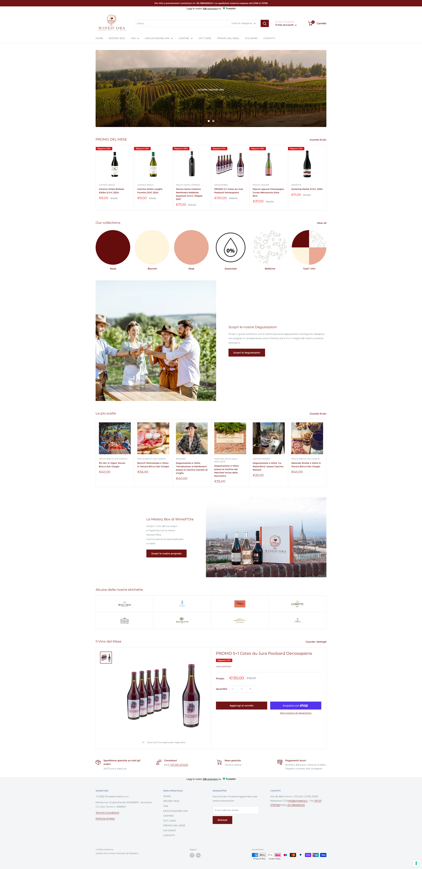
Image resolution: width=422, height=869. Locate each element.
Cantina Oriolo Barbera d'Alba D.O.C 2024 (111, 191)
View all (322, 222)
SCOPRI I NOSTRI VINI (110, 89)
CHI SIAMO (251, 38)
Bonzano (181, 459)
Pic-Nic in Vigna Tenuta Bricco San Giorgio (112, 465)
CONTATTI (269, 38)
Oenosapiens (221, 185)
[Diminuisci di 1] (232, 688)
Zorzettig (296, 185)
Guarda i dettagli (316, 641)
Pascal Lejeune (261, 185)
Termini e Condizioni (107, 812)
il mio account (284, 25)
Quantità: (221, 688)
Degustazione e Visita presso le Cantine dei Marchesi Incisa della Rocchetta (226, 471)
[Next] (326, 178)
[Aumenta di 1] (250, 688)
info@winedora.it (298, 800)
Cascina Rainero (261, 459)
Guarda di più (318, 139)
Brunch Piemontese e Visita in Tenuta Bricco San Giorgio (153, 465)
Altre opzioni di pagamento (296, 712)
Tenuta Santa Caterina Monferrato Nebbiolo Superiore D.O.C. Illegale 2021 (189, 194)
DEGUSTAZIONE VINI (157, 38)
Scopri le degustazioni (246, 352)
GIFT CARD (204, 38)
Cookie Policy (275, 859)
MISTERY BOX (117, 38)
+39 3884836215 (295, 805)
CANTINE (184, 38)
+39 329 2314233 (179, 764)
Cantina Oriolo (107, 185)
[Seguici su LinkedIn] (198, 855)
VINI (133, 38)
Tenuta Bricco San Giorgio (113, 459)
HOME (99, 38)
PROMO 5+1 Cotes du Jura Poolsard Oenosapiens (228, 191)
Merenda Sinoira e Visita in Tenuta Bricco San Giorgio (306, 465)
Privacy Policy (259, 859)
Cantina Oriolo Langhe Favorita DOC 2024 (149, 191)
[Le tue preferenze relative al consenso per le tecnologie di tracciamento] (416, 863)
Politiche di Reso (105, 818)
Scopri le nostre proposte (166, 553)
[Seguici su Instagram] (192, 855)
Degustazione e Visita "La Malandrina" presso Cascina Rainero (268, 466)
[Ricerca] (265, 23)
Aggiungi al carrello (241, 705)
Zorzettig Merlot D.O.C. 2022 (307, 189)
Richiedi (222, 820)
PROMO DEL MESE (228, 38)
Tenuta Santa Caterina (188, 185)
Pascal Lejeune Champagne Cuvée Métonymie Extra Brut (268, 192)
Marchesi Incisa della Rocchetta (226, 460)
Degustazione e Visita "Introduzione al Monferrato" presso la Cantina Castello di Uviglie (192, 468)
